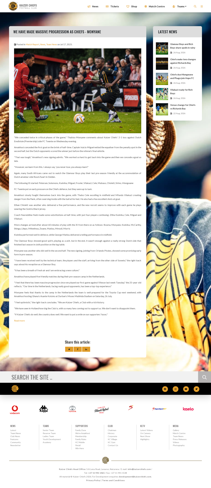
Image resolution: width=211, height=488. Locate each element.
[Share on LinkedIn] (86, 349)
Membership (81, 436)
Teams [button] (180, 6)
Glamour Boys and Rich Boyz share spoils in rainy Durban (182, 46)
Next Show (145, 436)
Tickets (114, 6)
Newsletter (15, 445)
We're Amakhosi (82, 433)
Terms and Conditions (113, 480)
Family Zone (80, 430)
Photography (179, 445)
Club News (15, 436)
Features (14, 439)
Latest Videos (146, 430)
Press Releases (180, 439)
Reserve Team (49, 433)
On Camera (145, 433)
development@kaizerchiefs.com (135, 476)
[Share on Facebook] (78, 349)
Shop (134, 6)
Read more (19, 320)
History (111, 433)
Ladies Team (48, 436)
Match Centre (156, 6)
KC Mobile (80, 442)
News (95, 6)
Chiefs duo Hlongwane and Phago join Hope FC (182, 76)
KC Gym (111, 442)
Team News (51, 44)
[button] (202, 7)
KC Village (112, 439)
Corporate (112, 436)
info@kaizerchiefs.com (139, 469)
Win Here (79, 448)
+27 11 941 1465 (96, 473)
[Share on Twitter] (69, 349)
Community (15, 442)
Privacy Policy (93, 480)
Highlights (144, 439)
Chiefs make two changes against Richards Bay (183, 61)
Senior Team (48, 430)
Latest (13, 430)
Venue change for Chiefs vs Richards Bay (182, 107)
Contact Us (113, 445)
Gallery (176, 430)
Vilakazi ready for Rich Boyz (181, 91)
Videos (176, 442)
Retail (78, 445)
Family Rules (80, 439)
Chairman (112, 430)
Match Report (32, 44)
